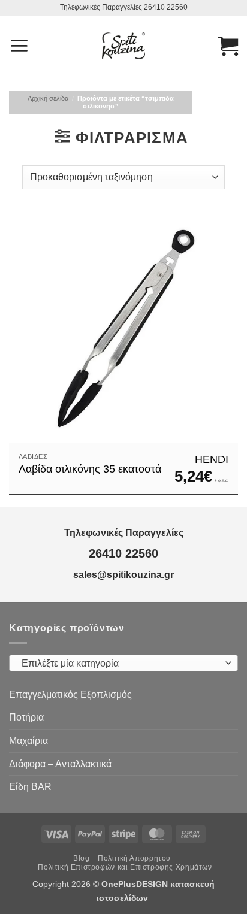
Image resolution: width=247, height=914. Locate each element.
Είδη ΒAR (30, 787)
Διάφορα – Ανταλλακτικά (60, 764)
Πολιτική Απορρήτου (134, 858)
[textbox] (120, 663)
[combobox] (123, 663)
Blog (81, 858)
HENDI (211, 459)
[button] (19, 45)
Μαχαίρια (28, 741)
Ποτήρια (26, 717)
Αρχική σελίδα (48, 98)
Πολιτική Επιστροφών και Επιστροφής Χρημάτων (125, 867)
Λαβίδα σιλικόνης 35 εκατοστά (90, 469)
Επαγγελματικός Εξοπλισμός (70, 694)
